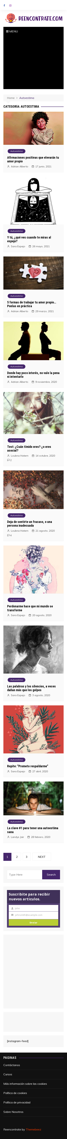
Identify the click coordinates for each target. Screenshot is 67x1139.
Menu (13, 31)
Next (42, 857)
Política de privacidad (16, 1102)
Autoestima (16, 151)
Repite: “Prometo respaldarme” (27, 766)
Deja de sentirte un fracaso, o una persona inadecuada (29, 524)
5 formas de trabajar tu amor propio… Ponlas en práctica (31, 304)
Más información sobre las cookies (25, 1083)
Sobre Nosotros (13, 1112)
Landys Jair (17, 837)
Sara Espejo (18, 246)
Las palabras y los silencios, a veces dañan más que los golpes (31, 688)
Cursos (7, 1074)
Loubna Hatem (19, 455)
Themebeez (33, 1129)
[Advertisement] (33, 62)
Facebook (4, 5)
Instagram (10, 5)
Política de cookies (15, 1093)
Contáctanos (11, 1065)
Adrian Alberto (19, 166)
